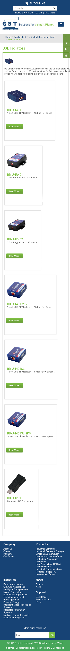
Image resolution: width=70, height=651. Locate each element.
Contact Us (21, 647)
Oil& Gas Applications (14, 587)
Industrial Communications (42, 37)
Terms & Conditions (54, 647)
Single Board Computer (47, 554)
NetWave (58, 643)
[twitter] (66, 43)
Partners (7, 554)
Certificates (9, 556)
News (38, 587)
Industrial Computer (45, 548)
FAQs (38, 602)
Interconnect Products (47, 574)
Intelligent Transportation (15, 589)
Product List (20, 37)
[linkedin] (66, 49)
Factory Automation (13, 584)
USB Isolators (15, 39)
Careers (28, 13)
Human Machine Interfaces (49, 556)
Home (8, 37)
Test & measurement (13, 597)
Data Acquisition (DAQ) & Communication (48, 565)
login (39, 13)
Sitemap (10, 647)
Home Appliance (11, 599)
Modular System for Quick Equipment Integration (16, 616)
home (18, 13)
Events (39, 584)
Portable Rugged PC (46, 571)
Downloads (41, 597)
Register (50, 13)
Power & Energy (11, 602)
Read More (14, 126)
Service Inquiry (43, 599)
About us (7, 548)
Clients (6, 551)
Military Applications (13, 592)
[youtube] (66, 55)
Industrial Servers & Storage (50, 551)
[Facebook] (65, 37)
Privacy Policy (35, 647)
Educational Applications (15, 594)
